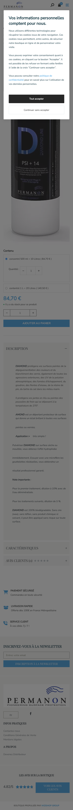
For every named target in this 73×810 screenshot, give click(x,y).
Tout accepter (36, 98)
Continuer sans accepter (36, 110)
